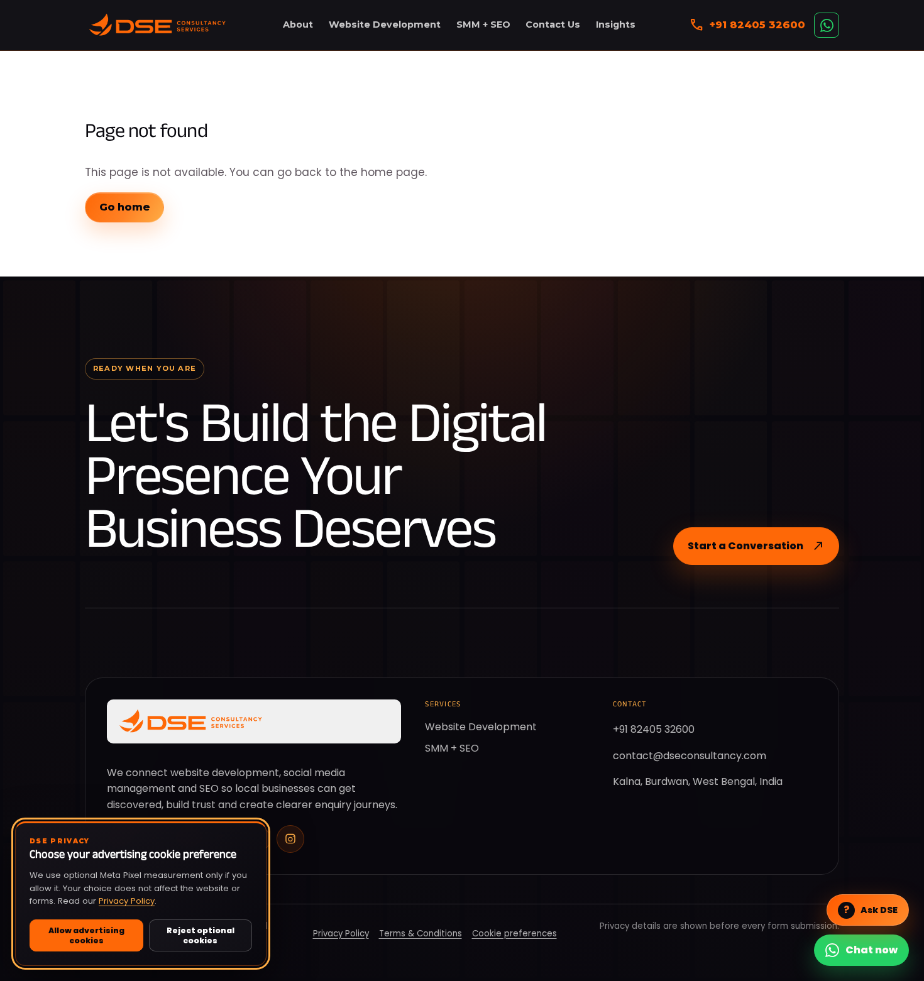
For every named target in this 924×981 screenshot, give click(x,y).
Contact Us (552, 24)
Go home (124, 207)
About (298, 24)
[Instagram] (290, 839)
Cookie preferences (514, 934)
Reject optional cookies (200, 935)
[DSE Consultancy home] (157, 25)
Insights (615, 24)
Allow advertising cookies (86, 935)
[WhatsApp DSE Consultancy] (826, 25)
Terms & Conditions (420, 934)
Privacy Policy (127, 901)
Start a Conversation (756, 546)
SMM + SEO (483, 24)
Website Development (385, 24)
